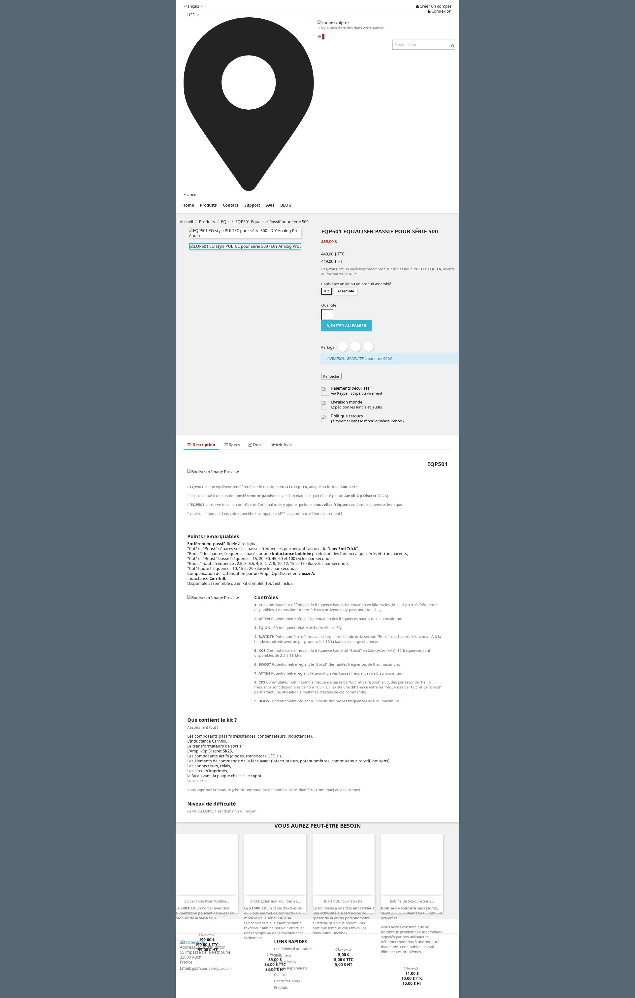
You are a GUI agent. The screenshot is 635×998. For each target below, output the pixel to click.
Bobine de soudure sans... (412, 901)
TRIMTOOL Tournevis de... (343, 901)
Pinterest (369, 347)
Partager (343, 347)
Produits (281, 987)
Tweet (356, 347)
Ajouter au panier (346, 325)
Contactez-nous (287, 981)
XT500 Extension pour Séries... (275, 901)
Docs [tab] (257, 444)
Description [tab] (203, 444)
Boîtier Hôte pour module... (206, 901)
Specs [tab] (234, 444)
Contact (280, 974)
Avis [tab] (287, 444)
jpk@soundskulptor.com (212, 968)
